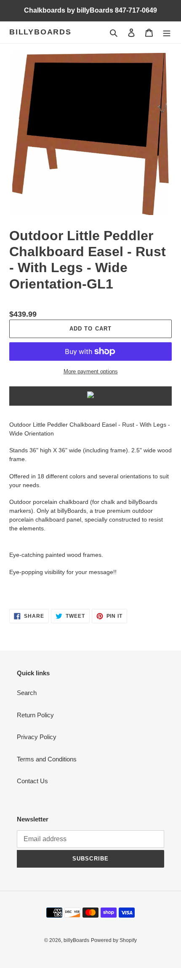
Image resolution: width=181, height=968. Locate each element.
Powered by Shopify (114, 940)
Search (27, 692)
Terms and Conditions (47, 759)
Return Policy (35, 715)
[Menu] (167, 33)
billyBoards (40, 32)
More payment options (91, 371)
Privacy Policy (36, 736)
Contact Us (32, 780)
